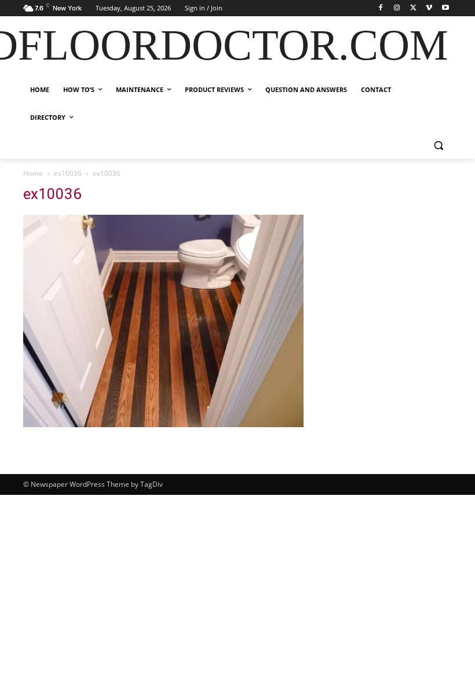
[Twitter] (413, 8)
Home (33, 173)
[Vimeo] (429, 8)
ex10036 (68, 173)
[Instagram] (397, 8)
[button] (438, 145)
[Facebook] (381, 8)
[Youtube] (445, 8)
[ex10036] (163, 424)
